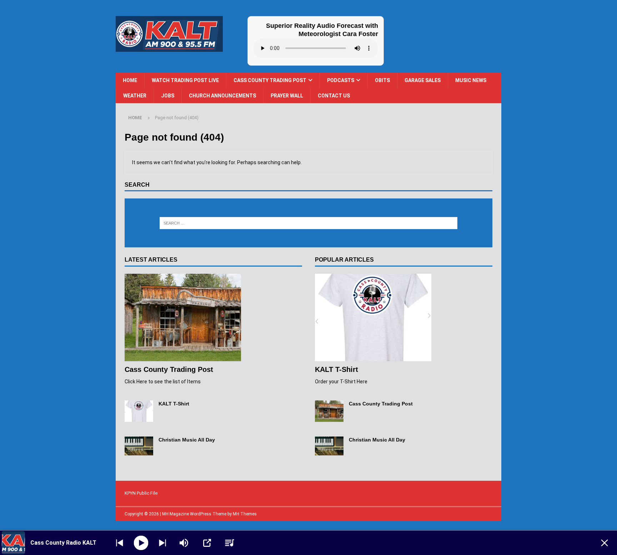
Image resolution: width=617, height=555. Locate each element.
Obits (382, 80)
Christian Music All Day (187, 440)
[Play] (141, 543)
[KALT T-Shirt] (139, 411)
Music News (470, 80)
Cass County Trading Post (270, 80)
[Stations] (229, 542)
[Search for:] (308, 223)
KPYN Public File (141, 493)
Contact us (334, 96)
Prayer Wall (287, 96)
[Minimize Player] (604, 543)
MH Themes (245, 513)
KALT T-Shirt (174, 404)
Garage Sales (423, 80)
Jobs (167, 96)
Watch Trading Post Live (185, 80)
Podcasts (340, 80)
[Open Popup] (207, 543)
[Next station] (119, 543)
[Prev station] (162, 543)
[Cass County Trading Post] (213, 317)
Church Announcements (222, 96)
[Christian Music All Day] (139, 446)
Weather (134, 96)
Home (130, 80)
